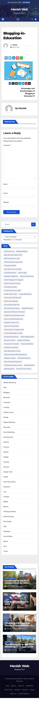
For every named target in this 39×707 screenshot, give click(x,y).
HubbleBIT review (27, 308)
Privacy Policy (9, 689)
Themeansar (19, 681)
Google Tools (7, 472)
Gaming (6, 462)
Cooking (6, 407)
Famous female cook (26, 276)
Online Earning (8, 516)
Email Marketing (9, 432)
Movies (5, 506)
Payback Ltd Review (23, 340)
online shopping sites (27, 336)
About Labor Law (9, 251)
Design (5, 417)
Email (5, 193)
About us (13, 685)
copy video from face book (12, 269)
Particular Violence (9, 340)
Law (4, 492)
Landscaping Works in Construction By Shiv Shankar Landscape (17, 583)
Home (7, 685)
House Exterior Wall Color (11, 304)
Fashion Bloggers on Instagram (13, 280)
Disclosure (25, 689)
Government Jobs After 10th (12, 297)
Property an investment (11, 347)
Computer (6, 402)
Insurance (6, 487)
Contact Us (21, 685)
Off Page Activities (9, 511)
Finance (6, 447)
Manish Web (19, 9)
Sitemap (32, 689)
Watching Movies (9, 369)
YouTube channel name (23, 369)
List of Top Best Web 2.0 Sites (13, 333)
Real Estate (7, 521)
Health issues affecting (11, 301)
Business (6, 397)
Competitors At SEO (10, 265)
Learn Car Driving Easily (11, 326)
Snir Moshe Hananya (24, 358)
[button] (32, 19)
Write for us (13, 693)
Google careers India (10, 294)
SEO (5, 526)
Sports (5, 541)
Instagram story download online (14, 315)
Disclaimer (17, 689)
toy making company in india (13, 365)
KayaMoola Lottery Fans (11, 322)
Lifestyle (6, 496)
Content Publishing (23, 693)
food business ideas (10, 287)
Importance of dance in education (14, 312)
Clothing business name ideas (13, 262)
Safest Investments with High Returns (15, 354)
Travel (5, 551)
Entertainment (8, 437)
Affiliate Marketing (21, 251)
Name (5, 184)
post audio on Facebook (11, 344)
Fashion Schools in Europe (12, 283)
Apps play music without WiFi (13, 255)
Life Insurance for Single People (14, 329)
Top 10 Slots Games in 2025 (17, 603)
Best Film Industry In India (12, 258)
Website (6, 202)
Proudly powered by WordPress (14, 678)
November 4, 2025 (13, 586)
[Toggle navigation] (17, 19)
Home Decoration (9, 482)
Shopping (6, 531)
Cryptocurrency (8, 412)
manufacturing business (11, 336)
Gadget (5, 457)
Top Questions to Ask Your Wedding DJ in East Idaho (19, 645)
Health (5, 477)
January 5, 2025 (12, 628)
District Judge (22, 272)
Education (6, 427)
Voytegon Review (29, 365)
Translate (18, 240)
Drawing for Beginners (11, 276)
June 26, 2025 (11, 607)
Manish (15, 45)
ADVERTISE (29, 685)
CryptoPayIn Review (10, 272)
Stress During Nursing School (13, 361)
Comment (7, 145)
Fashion (6, 442)
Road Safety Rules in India (12, 351)
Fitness (5, 452)
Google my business (25, 294)
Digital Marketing (9, 422)
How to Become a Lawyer (12, 308)
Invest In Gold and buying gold (13, 319)
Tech (5, 546)
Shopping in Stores (10, 358)
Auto (5, 387)
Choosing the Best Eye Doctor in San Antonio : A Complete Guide (18, 625)
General (6, 467)
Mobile (5, 501)
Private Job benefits (27, 344)
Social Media (7, 536)
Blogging (6, 392)
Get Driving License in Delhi (12, 290)
